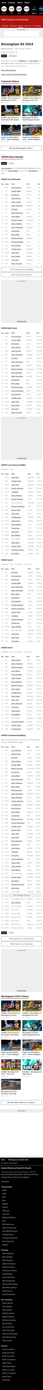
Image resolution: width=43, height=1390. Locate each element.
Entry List (27, 26)
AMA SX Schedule (8, 1330)
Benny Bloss (15, 234)
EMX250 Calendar (8, 1313)
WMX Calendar (7, 1310)
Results (20, 26)
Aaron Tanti (15, 253)
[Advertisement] (21, 34)
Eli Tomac (14, 209)
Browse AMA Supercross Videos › (21, 1102)
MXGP (4, 13)
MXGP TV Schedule (9, 1359)
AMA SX (34, 13)
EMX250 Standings (8, 1263)
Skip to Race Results (8, 70)
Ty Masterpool (16, 517)
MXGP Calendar (7, 1303)
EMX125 (5, 1207)
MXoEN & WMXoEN (8, 1217)
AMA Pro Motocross (9, 1227)
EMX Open (5, 1210)
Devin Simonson (16, 495)
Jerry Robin (15, 553)
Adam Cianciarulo (17, 227)
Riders (27, 3)
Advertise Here (21, 321)
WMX (19, 13)
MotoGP (5, 1244)
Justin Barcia (15, 216)
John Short (15, 260)
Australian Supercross (9, 1238)
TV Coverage (37, 26)
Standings (13, 26)
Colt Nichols (15, 231)
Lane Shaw (15, 532)
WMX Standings (7, 1260)
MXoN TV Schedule (9, 1373)
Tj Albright (14, 492)
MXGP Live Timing (8, 1356)
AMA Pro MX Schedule (10, 1333)
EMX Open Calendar (9, 1320)
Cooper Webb (13, 171)
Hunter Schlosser (17, 499)
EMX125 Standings (8, 1267)
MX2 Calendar (7, 1306)
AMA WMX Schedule (9, 1337)
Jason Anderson (16, 205)
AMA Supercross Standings (21, 944)
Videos (19, 3)
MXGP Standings (8, 1253)
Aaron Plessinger (17, 213)
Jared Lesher (15, 521)
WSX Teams (6, 1380)
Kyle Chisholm (16, 245)
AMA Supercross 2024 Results (21, 939)
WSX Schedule (7, 1323)
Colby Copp (15, 513)
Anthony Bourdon (17, 242)
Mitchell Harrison (17, 238)
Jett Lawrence (6, 168)
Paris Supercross (8, 1241)
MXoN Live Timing (8, 1369)
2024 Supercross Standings (21, 269)
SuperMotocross (8, 1234)
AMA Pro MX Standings (10, 1284)
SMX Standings (7, 1291)
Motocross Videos (8, 1352)
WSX (3, 1221)
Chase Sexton (16, 198)
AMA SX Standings (8, 1280)
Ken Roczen (33, 171)
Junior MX (5, 1214)
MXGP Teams (6, 1363)
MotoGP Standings (8, 1294)
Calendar (11, 3)
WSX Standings (7, 1274)
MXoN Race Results (9, 1366)
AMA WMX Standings (9, 1287)
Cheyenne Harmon (17, 550)
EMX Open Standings (9, 1270)
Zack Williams (15, 535)
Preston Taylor (16, 546)
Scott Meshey (16, 902)
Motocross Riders (8, 1349)
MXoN (26, 13)
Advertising (5, 1181)
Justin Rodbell (16, 524)
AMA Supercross (8, 1224)
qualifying (22, 61)
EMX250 (5, 1204)
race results (33, 61)
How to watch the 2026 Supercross (14, 74)
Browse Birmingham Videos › (21, 148)
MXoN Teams (6, 1376)
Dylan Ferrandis (16, 263)
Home (4, 3)
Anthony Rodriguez (17, 506)
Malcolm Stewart (17, 220)
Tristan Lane (15, 528)
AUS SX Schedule (8, 1327)
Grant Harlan (15, 256)
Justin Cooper (16, 202)
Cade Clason (15, 542)
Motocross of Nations (21, 1177)
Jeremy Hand (15, 510)
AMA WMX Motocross (9, 1231)
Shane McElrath (16, 224)
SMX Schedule (7, 1340)
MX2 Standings (7, 1257)
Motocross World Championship (12, 1174)
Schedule (4, 26)
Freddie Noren (16, 249)
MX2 (11, 13)
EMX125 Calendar (8, 1316)
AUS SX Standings (8, 1277)
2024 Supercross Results (21, 275)
